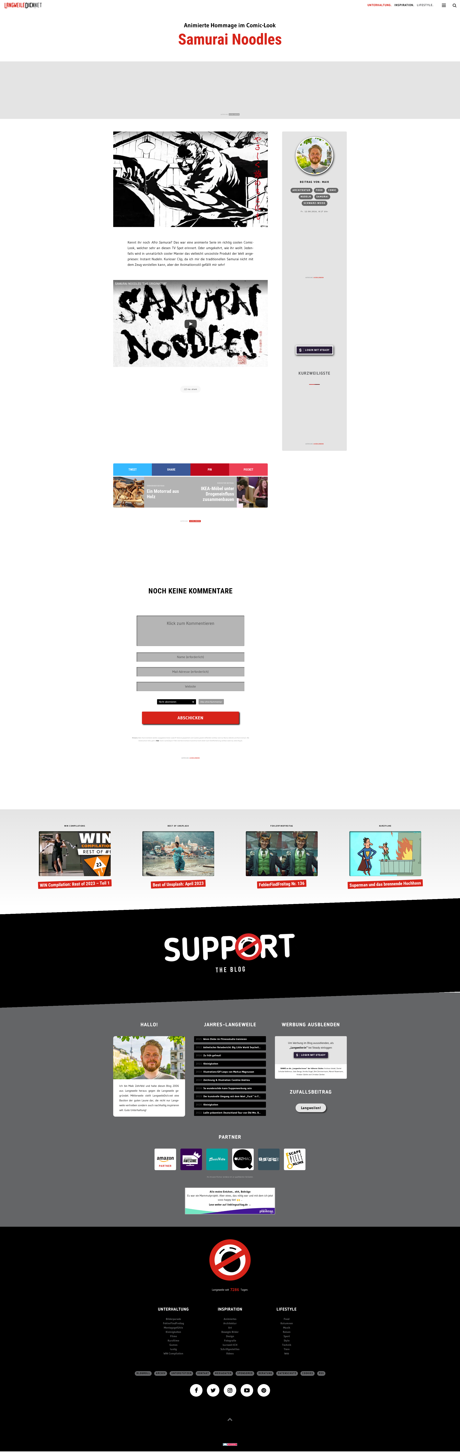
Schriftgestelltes (230, 1349)
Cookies (307, 1373)
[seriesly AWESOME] (191, 1159)
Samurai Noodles (230, 39)
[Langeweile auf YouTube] (247, 1390)
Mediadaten (223, 1373)
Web (286, 1353)
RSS (321, 1373)
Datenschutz (287, 1373)
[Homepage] (26, 5)
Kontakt (203, 1373)
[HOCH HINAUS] (230, 1419)
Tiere (286, 1349)
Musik (286, 1327)
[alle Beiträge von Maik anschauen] (314, 156)
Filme (173, 1336)
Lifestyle (287, 1310)
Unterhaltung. (379, 5)
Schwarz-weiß (314, 203)
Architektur (301, 190)
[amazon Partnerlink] (165, 1159)
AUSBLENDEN (234, 114)
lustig (173, 1349)
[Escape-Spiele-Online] (294, 1159)
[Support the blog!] (230, 953)
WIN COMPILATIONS (74, 826)
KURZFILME (385, 826)
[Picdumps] (269, 1159)
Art (230, 1327)
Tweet (132, 469)
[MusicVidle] (217, 1159)
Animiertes (230, 1319)
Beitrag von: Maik (314, 182)
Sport (287, 1336)
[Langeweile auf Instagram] (230, 1390)
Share (171, 469)
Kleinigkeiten (173, 1332)
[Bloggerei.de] (230, 1444)
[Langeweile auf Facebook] (196, 1390)
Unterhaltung (173, 1310)
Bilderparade (173, 1319)
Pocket (248, 469)
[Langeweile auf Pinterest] (264, 1390)
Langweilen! (311, 1108)
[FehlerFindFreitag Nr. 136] (281, 860)
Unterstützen (181, 1373)
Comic (332, 190)
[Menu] (443, 5)
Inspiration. (404, 5)
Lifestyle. (425, 5)
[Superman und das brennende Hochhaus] (385, 860)
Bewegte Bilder (230, 1332)
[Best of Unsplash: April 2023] (178, 860)
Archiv (161, 1373)
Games (173, 1345)
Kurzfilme (173, 1340)
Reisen (287, 1332)
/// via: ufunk (190, 389)
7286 (234, 1289)
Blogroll (143, 1373)
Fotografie (230, 1340)
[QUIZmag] (243, 1159)
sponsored (245, 1373)
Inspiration (230, 1310)
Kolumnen (286, 1323)
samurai (322, 197)
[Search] (454, 5)
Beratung (265, 1373)
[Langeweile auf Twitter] (213, 1390)
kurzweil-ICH (230, 1345)
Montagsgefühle (173, 1327)
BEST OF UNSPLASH (178, 826)
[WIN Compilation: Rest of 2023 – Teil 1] (74, 860)
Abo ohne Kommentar (211, 701)
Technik (286, 1345)
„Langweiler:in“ (298, 1047)
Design (230, 1336)
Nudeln (306, 197)
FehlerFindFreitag (173, 1323)
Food (319, 190)
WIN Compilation (173, 1353)
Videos (230, 1353)
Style (286, 1340)
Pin (210, 469)
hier (157, 741)
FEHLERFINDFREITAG (281, 826)
